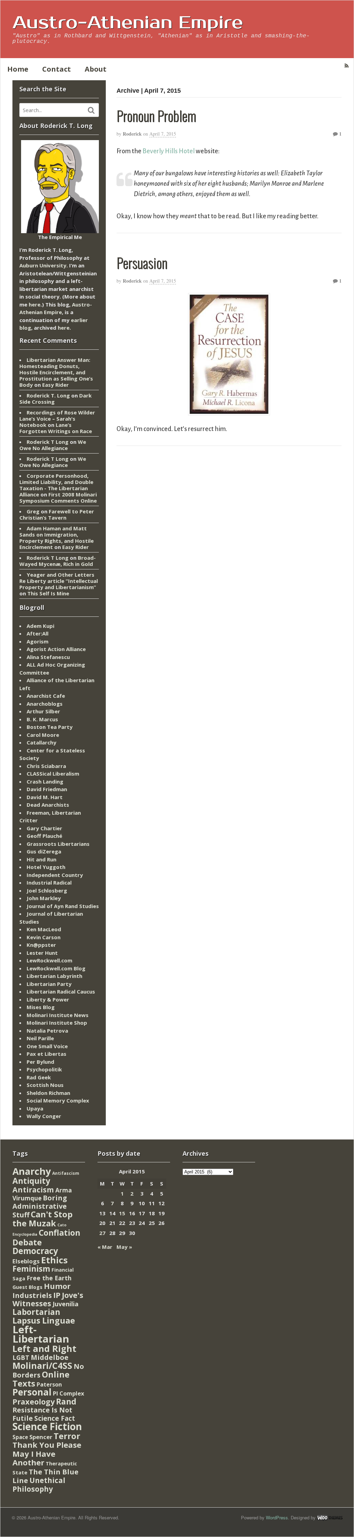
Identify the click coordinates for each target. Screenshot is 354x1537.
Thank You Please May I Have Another (46, 1453)
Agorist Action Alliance (56, 649)
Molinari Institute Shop (57, 1022)
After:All (37, 633)
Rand (66, 1401)
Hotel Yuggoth (46, 866)
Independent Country (55, 874)
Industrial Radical (49, 882)
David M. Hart (45, 797)
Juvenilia (65, 1304)
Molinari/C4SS (42, 1365)
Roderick (132, 133)
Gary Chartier (44, 828)
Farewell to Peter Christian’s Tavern (56, 514)
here (34, 304)
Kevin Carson (43, 937)
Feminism (31, 1268)
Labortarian (36, 1312)
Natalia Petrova (47, 1030)
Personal (32, 1392)
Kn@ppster (41, 944)
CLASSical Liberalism (53, 773)
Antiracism (33, 1189)
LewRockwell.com (49, 960)
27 (102, 1232)
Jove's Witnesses (47, 1299)
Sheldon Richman (48, 1092)
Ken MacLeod (44, 929)
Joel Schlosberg (47, 890)
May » (124, 1246)
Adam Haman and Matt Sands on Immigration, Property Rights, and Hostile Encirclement (56, 537)
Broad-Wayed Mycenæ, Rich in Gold (57, 560)
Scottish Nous (45, 1084)
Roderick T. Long (48, 395)
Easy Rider (55, 384)
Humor (57, 1286)
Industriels (32, 1295)
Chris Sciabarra (46, 765)
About (95, 69)
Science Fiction (47, 1426)
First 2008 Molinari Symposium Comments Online (58, 497)
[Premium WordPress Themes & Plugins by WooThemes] (330, 1517)
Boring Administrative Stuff (39, 1206)
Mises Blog (41, 1007)
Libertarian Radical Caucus (61, 991)
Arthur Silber (43, 711)
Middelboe (49, 1357)
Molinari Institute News (57, 1015)
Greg (33, 511)
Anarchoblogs (45, 703)
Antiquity (31, 1180)
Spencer (40, 1437)
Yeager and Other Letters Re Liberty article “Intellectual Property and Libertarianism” (58, 581)
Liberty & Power (48, 999)
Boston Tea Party (50, 726)
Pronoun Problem (156, 115)
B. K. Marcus (42, 719)
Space (20, 1437)
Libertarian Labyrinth (54, 975)
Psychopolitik (44, 1069)
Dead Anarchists (48, 804)
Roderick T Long (47, 441)
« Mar (104, 1246)
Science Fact (54, 1418)
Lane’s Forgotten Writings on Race (55, 427)
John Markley (44, 898)
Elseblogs (26, 1261)
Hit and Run (41, 859)
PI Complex (68, 1393)
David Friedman (47, 789)
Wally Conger (44, 1116)
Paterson (49, 1384)
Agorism (37, 641)
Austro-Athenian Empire (127, 23)
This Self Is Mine (48, 593)
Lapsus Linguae (43, 1320)
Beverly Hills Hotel (168, 151)
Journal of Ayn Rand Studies (63, 906)
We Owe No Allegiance (52, 444)
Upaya (35, 1108)
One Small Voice (47, 1046)
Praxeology (33, 1402)
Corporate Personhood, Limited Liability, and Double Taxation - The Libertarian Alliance (56, 485)
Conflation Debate (46, 1237)
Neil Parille (40, 1038)
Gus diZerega (44, 851)
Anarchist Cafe (46, 695)
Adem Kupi (40, 625)
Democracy (35, 1250)
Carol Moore (43, 734)
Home (17, 69)
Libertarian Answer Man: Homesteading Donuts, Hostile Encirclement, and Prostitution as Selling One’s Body (56, 372)
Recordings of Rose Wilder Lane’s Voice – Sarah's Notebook (57, 418)
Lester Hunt (42, 952)
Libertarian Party (49, 983)
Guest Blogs (27, 1287)
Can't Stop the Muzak (42, 1219)
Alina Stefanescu (48, 656)
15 (122, 1213)
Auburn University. (43, 265)
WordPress (277, 1517)
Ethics (54, 1260)
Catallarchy (41, 742)
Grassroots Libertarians (58, 843)
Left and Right (44, 1348)
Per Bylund (40, 1061)
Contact (56, 69)
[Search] (91, 110)
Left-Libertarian (40, 1334)
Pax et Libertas (46, 1053)
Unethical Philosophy (38, 1484)
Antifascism (65, 1173)
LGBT (20, 1357)
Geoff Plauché (44, 835)
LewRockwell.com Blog (56, 968)
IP (56, 1295)
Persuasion (142, 262)
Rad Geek (39, 1077)
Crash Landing (45, 781)
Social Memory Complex (58, 1100)
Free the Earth (49, 1278)
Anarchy (31, 1171)
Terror (67, 1436)
